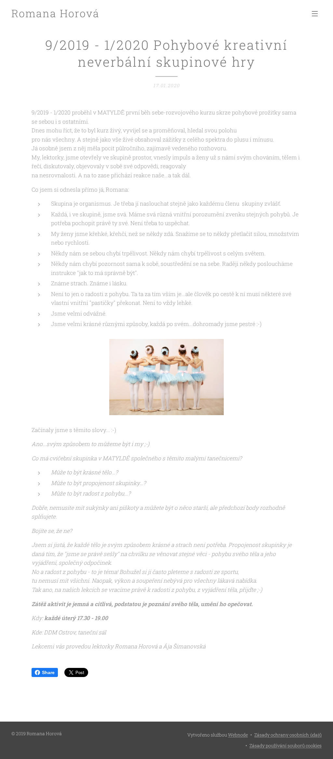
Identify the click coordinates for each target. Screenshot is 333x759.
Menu (317, 13)
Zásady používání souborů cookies (285, 745)
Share (48, 672)
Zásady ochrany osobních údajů (288, 735)
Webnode (238, 735)
